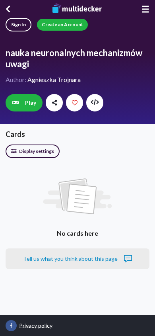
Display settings (36, 151)
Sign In (18, 24)
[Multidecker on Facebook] (11, 325)
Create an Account (62, 24)
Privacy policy (35, 325)
